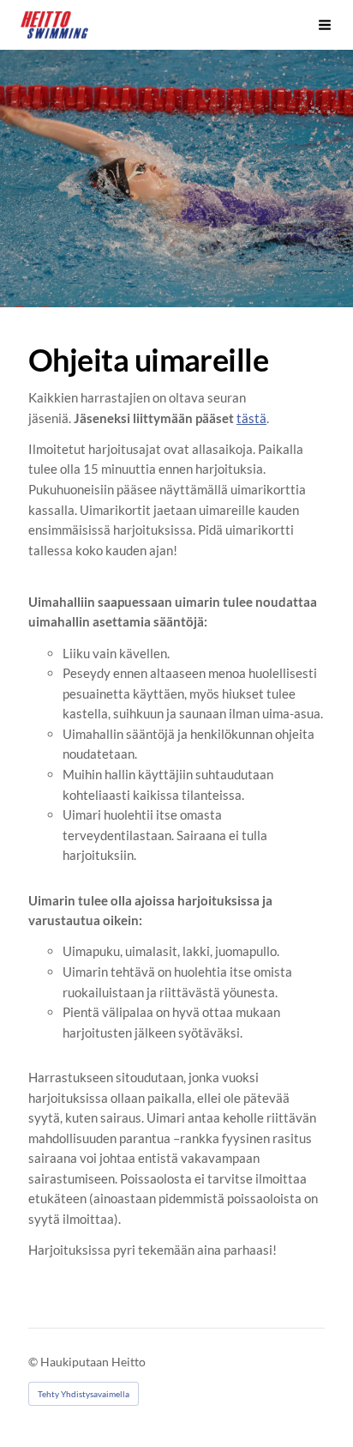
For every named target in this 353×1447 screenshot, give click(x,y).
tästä (251, 418)
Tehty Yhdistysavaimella (83, 1394)
